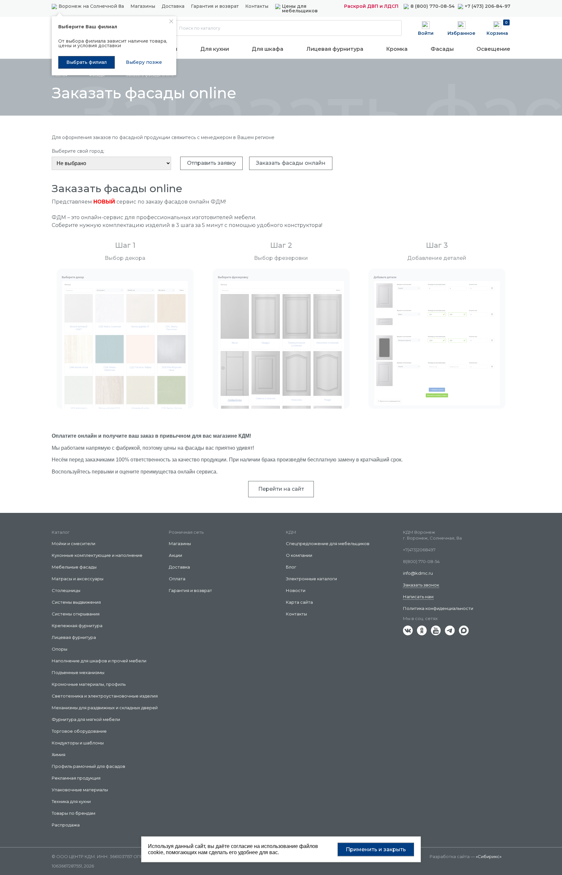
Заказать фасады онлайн (291, 163)
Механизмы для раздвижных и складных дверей (105, 707)
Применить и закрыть (376, 849)
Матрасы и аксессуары (77, 578)
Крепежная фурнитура (77, 625)
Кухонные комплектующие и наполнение (97, 555)
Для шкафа (267, 49)
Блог (291, 567)
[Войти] (426, 27)
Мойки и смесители (73, 543)
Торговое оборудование (79, 731)
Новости (295, 590)
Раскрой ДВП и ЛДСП (371, 6)
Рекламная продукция (76, 778)
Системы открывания (76, 613)
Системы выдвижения (76, 602)
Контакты (256, 6)
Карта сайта (299, 602)
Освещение (493, 49)
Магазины (142, 6)
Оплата (177, 578)
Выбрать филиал (86, 62)
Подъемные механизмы (78, 672)
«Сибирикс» (489, 856)
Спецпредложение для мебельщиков (327, 543)
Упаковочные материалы (80, 789)
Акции (175, 555)
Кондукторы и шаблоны (78, 742)
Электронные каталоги (311, 578)
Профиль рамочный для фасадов (88, 766)
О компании (299, 555)
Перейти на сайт (281, 489)
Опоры (59, 649)
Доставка (173, 6)
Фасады (442, 49)
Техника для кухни (71, 801)
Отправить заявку (211, 163)
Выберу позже (144, 62)
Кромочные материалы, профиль (89, 684)
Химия (58, 754)
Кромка (397, 49)
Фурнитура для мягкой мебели (86, 719)
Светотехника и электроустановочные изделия (105, 696)
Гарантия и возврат (215, 6)
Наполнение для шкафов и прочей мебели (99, 660)
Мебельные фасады (74, 567)
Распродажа (66, 824)
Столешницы (66, 590)
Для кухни (214, 49)
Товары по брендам (73, 813)
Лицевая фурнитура (334, 49)
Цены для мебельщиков (300, 8)
